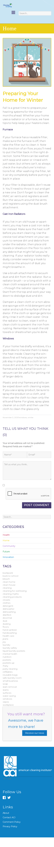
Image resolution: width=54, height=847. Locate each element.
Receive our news (34, 733)
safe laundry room (12, 677)
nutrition (7, 656)
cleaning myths (11, 594)
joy (4, 641)
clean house (9, 585)
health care (8, 636)
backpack (8, 573)
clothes (6, 603)
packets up (8, 662)
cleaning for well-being (15, 591)
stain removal (10, 686)
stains (6, 689)
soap (5, 683)
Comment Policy (12, 822)
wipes (6, 701)
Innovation (8, 557)
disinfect (7, 615)
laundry (6, 644)
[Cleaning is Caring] (8, 5)
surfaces (7, 692)
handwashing (10, 633)
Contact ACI (9, 817)
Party (5, 665)
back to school (10, 576)
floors (6, 627)
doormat (7, 618)
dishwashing (9, 612)
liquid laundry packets (14, 650)
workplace (8, 704)
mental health (10, 653)
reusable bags (10, 674)
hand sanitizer (10, 630)
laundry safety (10, 647)
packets (7, 659)
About (6, 813)
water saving (9, 695)
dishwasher (8, 609)
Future (6, 551)
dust (5, 621)
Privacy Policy (10, 826)
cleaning (7, 588)
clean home (9, 582)
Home (6, 540)
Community (9, 546)
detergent (8, 606)
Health (6, 535)
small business (10, 680)
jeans (5, 638)
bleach (6, 579)
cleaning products (12, 597)
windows (23, 417)
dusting (6, 624)
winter (30, 417)
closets (6, 600)
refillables (7, 671)
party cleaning (10, 668)
